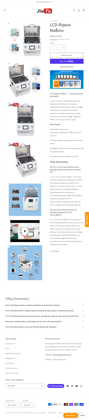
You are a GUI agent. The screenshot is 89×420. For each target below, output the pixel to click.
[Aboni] (42, 385)
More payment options (66, 66)
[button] (4, 10)
